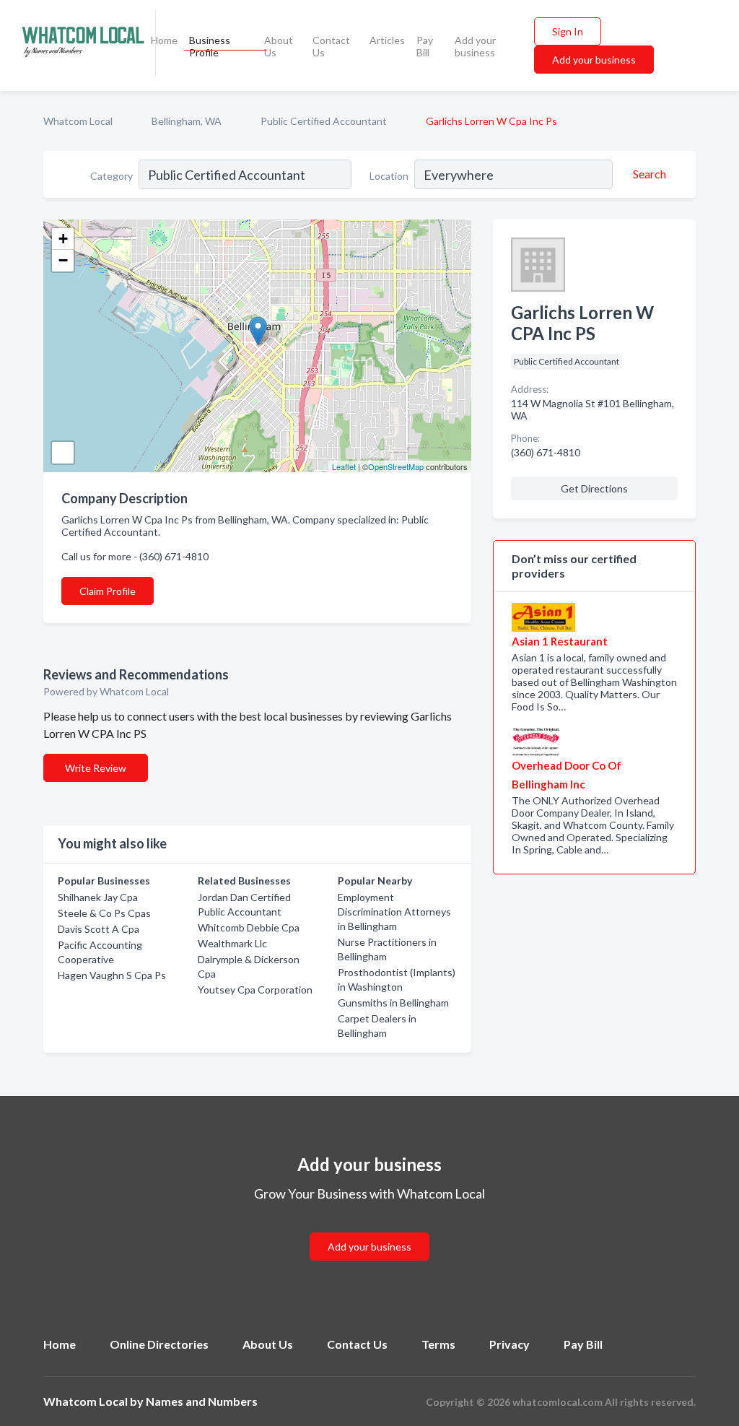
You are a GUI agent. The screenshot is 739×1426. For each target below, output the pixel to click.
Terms (438, 1344)
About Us (278, 46)
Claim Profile (107, 591)
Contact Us (331, 46)
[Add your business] (369, 1229)
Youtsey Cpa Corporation (255, 989)
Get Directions (594, 488)
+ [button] (63, 239)
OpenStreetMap (396, 466)
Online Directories (159, 1344)
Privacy (509, 1344)
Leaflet (344, 466)
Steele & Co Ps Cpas (104, 913)
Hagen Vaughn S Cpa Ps (112, 975)
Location (389, 176)
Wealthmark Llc (232, 943)
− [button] (63, 260)
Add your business (475, 46)
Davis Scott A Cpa (98, 929)
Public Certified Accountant (324, 121)
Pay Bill (424, 46)
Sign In (567, 31)
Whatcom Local (78, 121)
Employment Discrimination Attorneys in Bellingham (394, 911)
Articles (387, 40)
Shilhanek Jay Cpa (98, 897)
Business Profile (209, 46)
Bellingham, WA (187, 121)
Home (164, 40)
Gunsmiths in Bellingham (393, 1002)
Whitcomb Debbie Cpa (248, 927)
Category (111, 176)
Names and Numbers (202, 1401)
